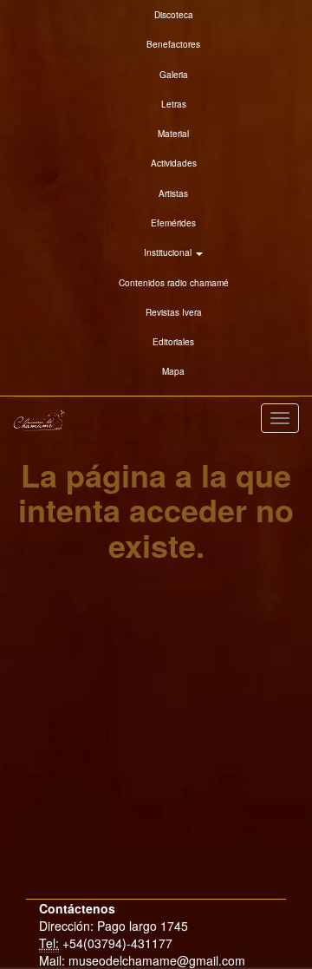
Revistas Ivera (174, 312)
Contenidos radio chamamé (174, 283)
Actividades (174, 163)
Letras (173, 104)
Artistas (173, 193)
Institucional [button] (169, 252)
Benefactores (173, 44)
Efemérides (173, 223)
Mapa (173, 371)
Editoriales (173, 342)
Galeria (173, 75)
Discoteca (173, 15)
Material (173, 134)
